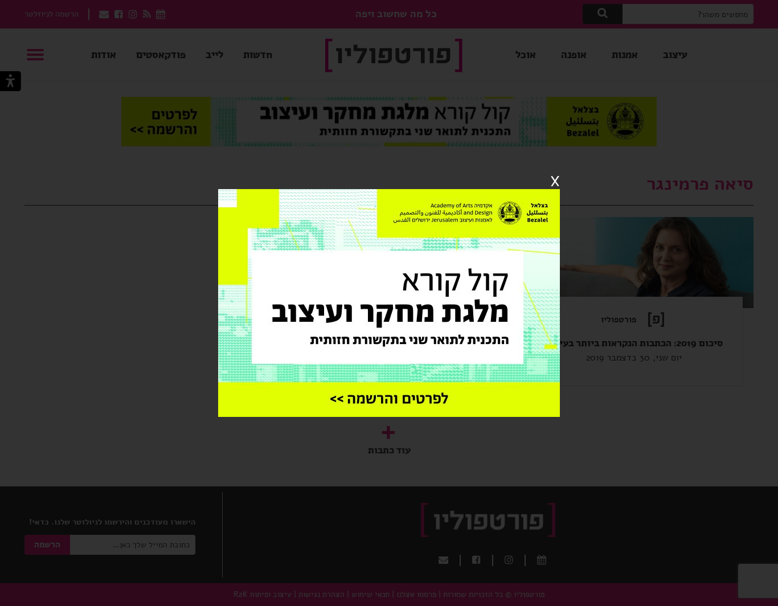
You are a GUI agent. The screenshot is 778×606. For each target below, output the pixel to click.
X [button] (555, 182)
